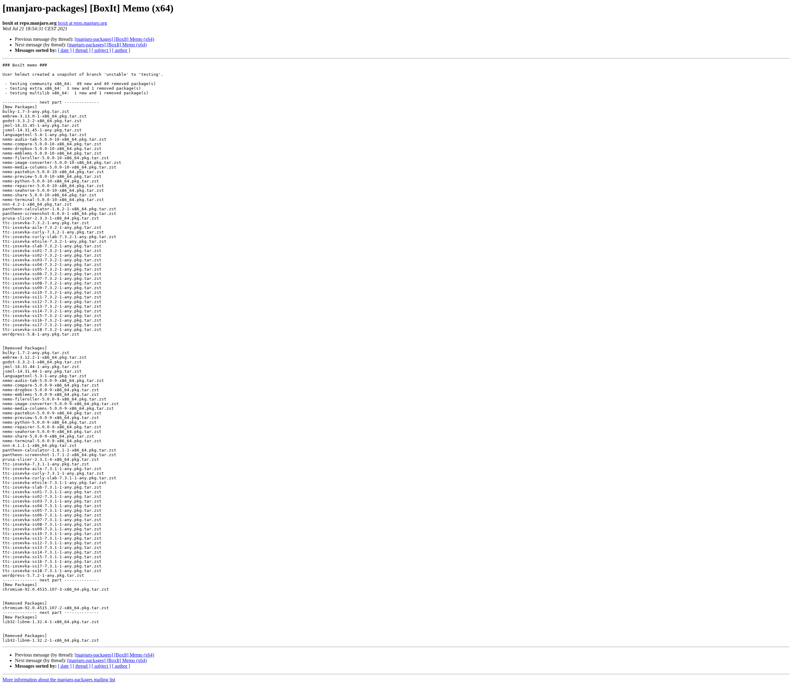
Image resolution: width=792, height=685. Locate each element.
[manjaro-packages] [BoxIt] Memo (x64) (114, 39)
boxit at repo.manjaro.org (82, 23)
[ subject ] (101, 50)
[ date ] (64, 50)
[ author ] (121, 50)
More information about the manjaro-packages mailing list (58, 679)
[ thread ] (81, 50)
